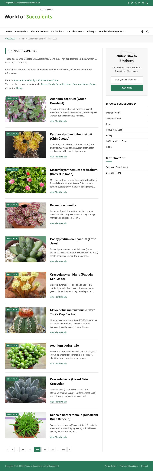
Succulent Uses (74, 31)
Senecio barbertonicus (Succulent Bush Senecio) (74, 417)
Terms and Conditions (129, 466)
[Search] (147, 31)
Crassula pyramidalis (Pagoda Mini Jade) (71, 277)
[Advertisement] (94, 17)
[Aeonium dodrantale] (25, 356)
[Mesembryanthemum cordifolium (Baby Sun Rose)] (25, 180)
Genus (44, 84)
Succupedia (20, 31)
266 (22, 449)
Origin (92, 84)
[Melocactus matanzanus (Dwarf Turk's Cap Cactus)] (25, 320)
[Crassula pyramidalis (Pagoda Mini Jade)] (25, 285)
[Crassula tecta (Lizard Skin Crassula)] (25, 390)
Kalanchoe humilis (63, 205)
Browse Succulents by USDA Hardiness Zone (35, 80)
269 (44, 449)
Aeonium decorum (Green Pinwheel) (68, 101)
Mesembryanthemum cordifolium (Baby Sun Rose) (73, 172)
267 (30, 449)
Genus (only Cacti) (114, 130)
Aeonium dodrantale (64, 345)
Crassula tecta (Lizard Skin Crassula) (69, 381)
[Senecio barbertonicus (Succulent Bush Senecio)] (25, 425)
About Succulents (39, 31)
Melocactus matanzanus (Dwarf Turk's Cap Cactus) (72, 312)
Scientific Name (64, 84)
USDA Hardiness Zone (116, 141)
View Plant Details (58, 121)
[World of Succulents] (28, 16)
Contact (144, 466)
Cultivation (56, 31)
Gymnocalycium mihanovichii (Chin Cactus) (71, 136)
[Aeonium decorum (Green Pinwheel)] (25, 109)
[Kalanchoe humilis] (25, 215)
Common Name (81, 84)
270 (51, 449)
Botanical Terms (113, 173)
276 (63, 449)
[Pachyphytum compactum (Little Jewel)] (25, 249)
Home (9, 31)
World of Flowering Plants (111, 31)
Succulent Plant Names (117, 167)
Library (90, 31)
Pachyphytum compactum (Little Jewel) (73, 241)
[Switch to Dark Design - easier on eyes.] (142, 31)
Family (51, 84)
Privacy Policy (110, 466)
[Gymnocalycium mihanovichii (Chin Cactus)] (25, 144)
